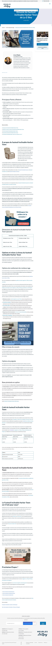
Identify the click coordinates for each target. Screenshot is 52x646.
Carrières (35, 642)
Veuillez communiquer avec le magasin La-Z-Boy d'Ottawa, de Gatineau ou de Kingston (17, 287)
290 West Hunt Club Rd (8, 632)
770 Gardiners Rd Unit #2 (25, 632)
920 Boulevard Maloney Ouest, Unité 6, (25, 636)
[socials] (21, 642)
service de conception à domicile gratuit (20, 582)
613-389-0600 (21, 633)
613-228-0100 (4, 633)
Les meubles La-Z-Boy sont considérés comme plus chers (22, 419)
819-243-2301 (21, 638)
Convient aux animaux (7, 302)
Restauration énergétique (7, 315)
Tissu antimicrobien (6, 305)
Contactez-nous (40, 642)
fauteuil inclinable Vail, (12, 523)
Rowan (15, 516)
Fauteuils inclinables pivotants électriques (11, 401)
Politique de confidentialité (29, 642)
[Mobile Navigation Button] (50, 3)
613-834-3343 (4, 630)
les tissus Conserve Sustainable (20, 311)
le (13, 516)
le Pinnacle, (19, 516)
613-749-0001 (21, 630)
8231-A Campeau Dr (7, 628)
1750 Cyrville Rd (23, 628)
